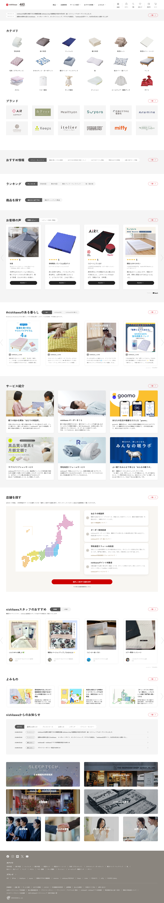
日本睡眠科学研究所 (57, 887)
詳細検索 (9, 887)
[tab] (37, 160)
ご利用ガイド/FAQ (90, 887)
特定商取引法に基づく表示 (112, 890)
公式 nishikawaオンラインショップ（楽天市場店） (42, 893)
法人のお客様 (78, 887)
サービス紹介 (26, 887)
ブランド (10, 874)
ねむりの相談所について (98, 523)
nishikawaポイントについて (99, 572)
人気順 (65, 609)
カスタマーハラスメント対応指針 (16, 893)
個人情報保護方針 (33, 890)
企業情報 (68, 887)
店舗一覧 (17, 887)
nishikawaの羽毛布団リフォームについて (103, 555)
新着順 (55, 609)
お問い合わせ (101, 887)
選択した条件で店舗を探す (82, 582)
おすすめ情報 (37, 887)
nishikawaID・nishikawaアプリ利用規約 (91, 890)
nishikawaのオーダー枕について (100, 539)
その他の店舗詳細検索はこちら (82, 587)
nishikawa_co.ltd (17, 354)
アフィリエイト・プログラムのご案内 (67, 890)
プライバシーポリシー (47, 890)
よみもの (46, 887)
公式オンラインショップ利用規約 (16, 890)
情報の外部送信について (129, 890)
